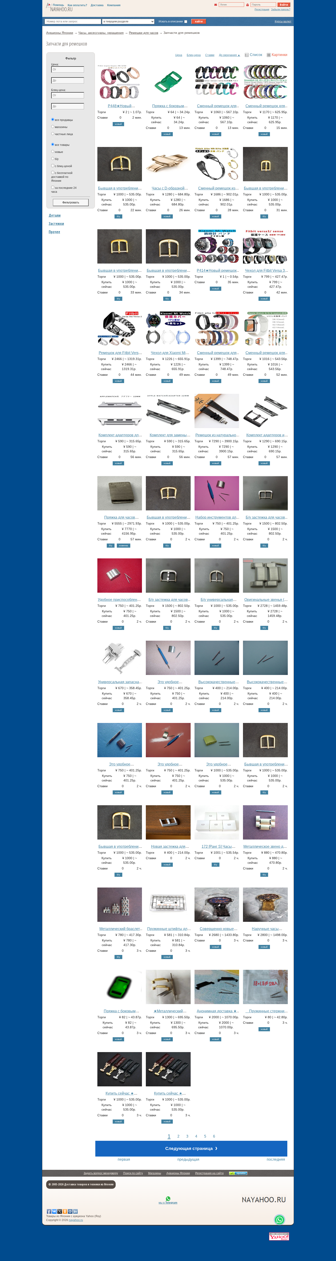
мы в (168, 1202)
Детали (55, 215)
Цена (178, 55)
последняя (276, 1159)
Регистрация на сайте (209, 1173)
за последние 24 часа (64, 189)
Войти (284, 5)
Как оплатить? (77, 5)
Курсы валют (283, 21)
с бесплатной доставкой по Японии (61, 176)
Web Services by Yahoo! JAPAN (279, 1236)
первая (124, 1159)
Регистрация (262, 9)
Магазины (154, 1173)
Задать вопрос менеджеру (101, 1173)
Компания (113, 5)
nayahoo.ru (76, 1220)
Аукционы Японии (178, 1173)
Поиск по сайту (133, 1173)
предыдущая (188, 1159)
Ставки (209, 55)
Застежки (56, 223)
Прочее (54, 231)
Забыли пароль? (280, 9)
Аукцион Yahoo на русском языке (239, 1199)
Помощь (58, 5)
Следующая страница (191, 1148)
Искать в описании (171, 21)
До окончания (228, 55)
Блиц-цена (194, 55)
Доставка (97, 5)
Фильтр (70, 58)
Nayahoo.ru (61, 9)
